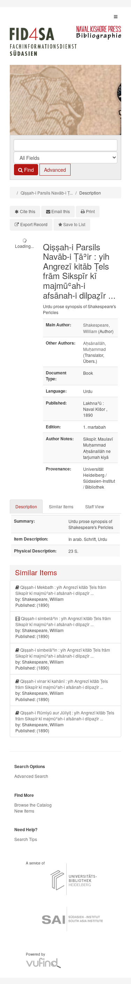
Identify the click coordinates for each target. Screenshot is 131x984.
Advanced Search (31, 776)
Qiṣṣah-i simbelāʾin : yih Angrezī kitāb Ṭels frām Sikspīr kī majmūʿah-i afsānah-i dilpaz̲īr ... (63, 621)
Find (28, 169)
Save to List (74, 224)
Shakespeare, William (96, 328)
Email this (60, 211)
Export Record (34, 224)
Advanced (55, 169)
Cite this (27, 211)
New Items (24, 811)
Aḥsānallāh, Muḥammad (94, 346)
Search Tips (25, 839)
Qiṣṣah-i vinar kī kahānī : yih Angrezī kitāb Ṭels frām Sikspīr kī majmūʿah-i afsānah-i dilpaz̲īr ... (61, 684)
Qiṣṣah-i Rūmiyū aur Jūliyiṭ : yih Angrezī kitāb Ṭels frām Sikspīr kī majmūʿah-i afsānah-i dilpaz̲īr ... (64, 715)
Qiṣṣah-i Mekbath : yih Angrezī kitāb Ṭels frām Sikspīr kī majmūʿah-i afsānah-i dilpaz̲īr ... (60, 590)
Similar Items (61, 506)
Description (26, 506)
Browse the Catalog (33, 805)
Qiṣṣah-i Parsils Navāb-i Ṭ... (47, 193)
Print (90, 211)
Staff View (94, 506)
